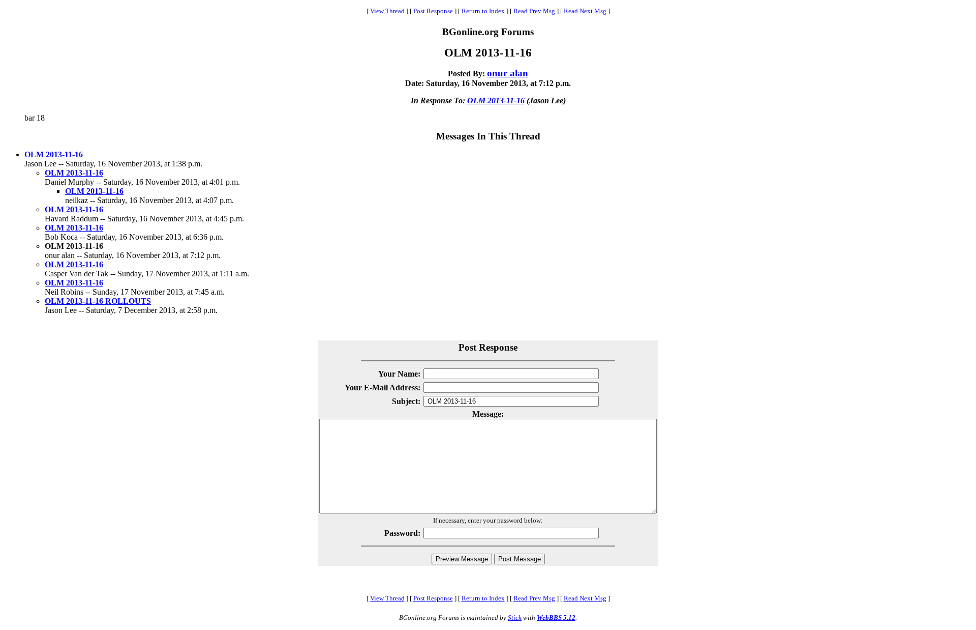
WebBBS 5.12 (556, 617)
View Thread (387, 11)
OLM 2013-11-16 (496, 100)
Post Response (433, 11)
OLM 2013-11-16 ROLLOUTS (98, 301)
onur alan (507, 73)
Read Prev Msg (534, 11)
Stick (515, 617)
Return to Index (483, 11)
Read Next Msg (585, 11)
